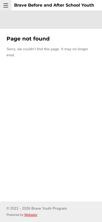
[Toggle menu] (6, 5)
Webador (30, 214)
